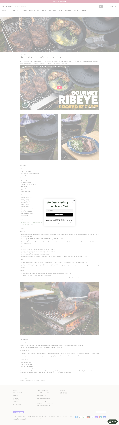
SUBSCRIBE (59, 215)
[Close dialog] (73, 200)
